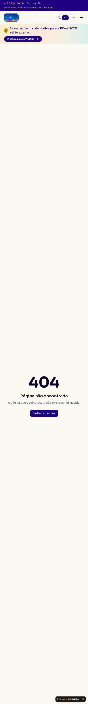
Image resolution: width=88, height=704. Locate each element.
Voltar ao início (44, 413)
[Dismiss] (83, 699)
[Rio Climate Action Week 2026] (11, 17)
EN (73, 17)
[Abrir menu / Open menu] (81, 17)
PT (65, 17)
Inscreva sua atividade (21, 38)
